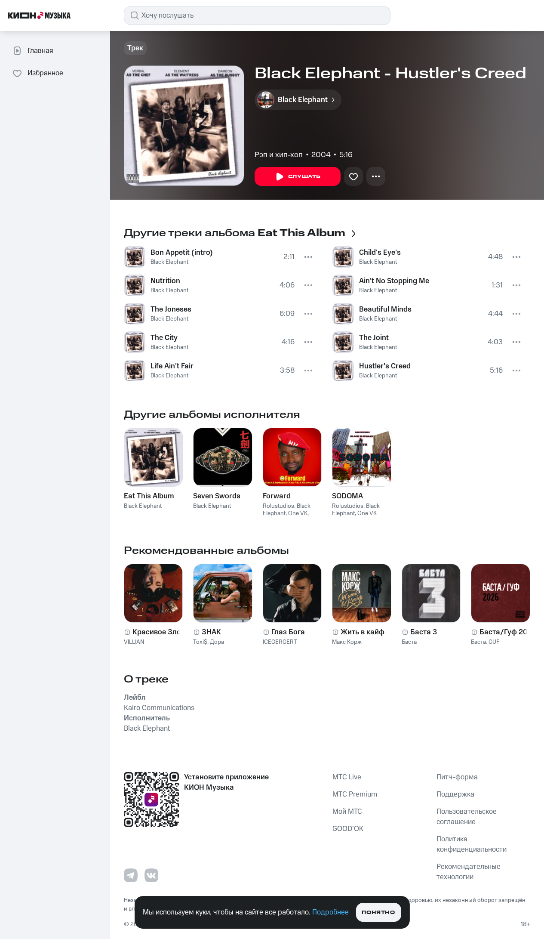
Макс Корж (347, 642)
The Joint (374, 338)
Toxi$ (200, 642)
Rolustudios (278, 506)
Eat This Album (149, 496)
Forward (277, 496)
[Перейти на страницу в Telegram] (131, 875)
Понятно (378, 912)
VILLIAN (134, 642)
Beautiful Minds (385, 309)
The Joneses (171, 309)
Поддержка (455, 794)
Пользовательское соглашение (466, 816)
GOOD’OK (347, 829)
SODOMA (347, 496)
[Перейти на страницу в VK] (151, 875)
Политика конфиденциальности (471, 844)
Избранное (45, 73)
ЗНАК (211, 632)
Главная (40, 51)
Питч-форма (457, 777)
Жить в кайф (362, 632)
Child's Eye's (380, 252)
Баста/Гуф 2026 (507, 632)
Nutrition (165, 281)
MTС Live (346, 777)
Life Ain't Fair (172, 366)
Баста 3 (423, 632)
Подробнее (330, 912)
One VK (297, 513)
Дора (217, 642)
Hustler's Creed (385, 366)
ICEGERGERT (280, 642)
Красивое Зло (156, 632)
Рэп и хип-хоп (279, 155)
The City (164, 338)
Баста (409, 642)
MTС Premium (354, 794)
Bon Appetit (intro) (182, 252)
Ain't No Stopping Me (394, 281)
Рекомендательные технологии (468, 872)
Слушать (304, 176)
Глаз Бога (288, 632)
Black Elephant (169, 262)
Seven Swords (216, 496)
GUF (494, 642)
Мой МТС (347, 811)
